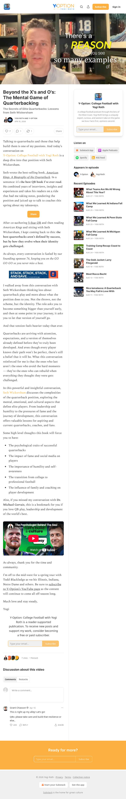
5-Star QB (34, 223)
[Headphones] (6, 52)
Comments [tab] (10, 679)
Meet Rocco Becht (96, 274)
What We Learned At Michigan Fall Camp (103, 233)
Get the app (78, 784)
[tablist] (16, 679)
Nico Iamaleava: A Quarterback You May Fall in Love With (103, 290)
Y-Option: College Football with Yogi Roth (31, 155)
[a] (78, 192)
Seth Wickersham (14, 392)
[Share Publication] (88, 7)
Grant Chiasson (18, 707)
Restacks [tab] (23, 679)
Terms (68, 777)
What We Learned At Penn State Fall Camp (104, 219)
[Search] (81, 7)
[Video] (6, 46)
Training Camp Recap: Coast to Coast (103, 247)
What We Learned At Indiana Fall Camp (104, 205)
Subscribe (100, 6)
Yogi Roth (19, 118)
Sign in (116, 6)
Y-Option (33, 118)
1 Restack (34, 658)
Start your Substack (54, 784)
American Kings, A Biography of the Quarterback (30, 174)
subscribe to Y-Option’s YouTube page (32, 586)
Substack (47, 792)
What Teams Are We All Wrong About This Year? (103, 191)
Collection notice (81, 777)
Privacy (59, 777)
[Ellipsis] (62, 707)
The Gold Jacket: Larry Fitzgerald (98, 261)
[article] (98, 193)
